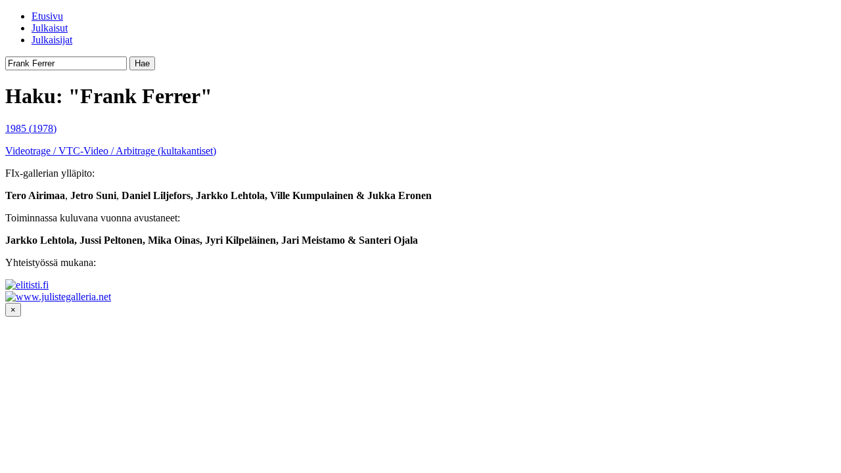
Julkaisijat (52, 39)
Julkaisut (50, 28)
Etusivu (47, 16)
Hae (142, 63)
